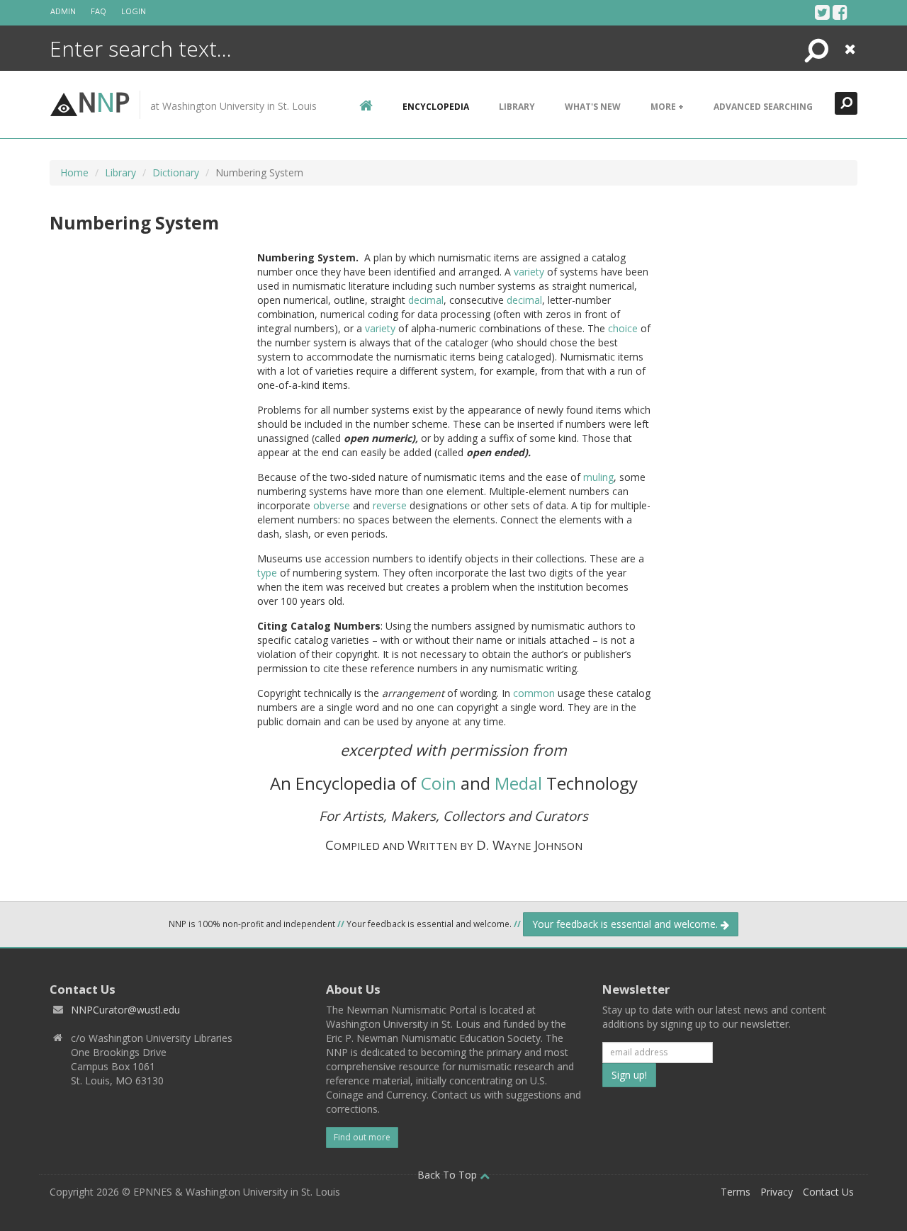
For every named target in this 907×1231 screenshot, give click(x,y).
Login (133, 11)
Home (74, 172)
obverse (331, 505)
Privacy (776, 1191)
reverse (390, 505)
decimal (426, 300)
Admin (63, 11)
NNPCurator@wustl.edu (125, 1009)
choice (623, 328)
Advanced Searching (763, 107)
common (534, 693)
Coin (438, 783)
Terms (735, 1191)
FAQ (98, 11)
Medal (518, 783)
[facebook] (840, 12)
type (267, 572)
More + (667, 107)
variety (529, 271)
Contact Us (828, 1191)
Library (517, 107)
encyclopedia (435, 107)
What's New (593, 107)
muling (598, 477)
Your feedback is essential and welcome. (626, 924)
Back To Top (448, 1174)
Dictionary (175, 172)
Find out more (362, 1137)
